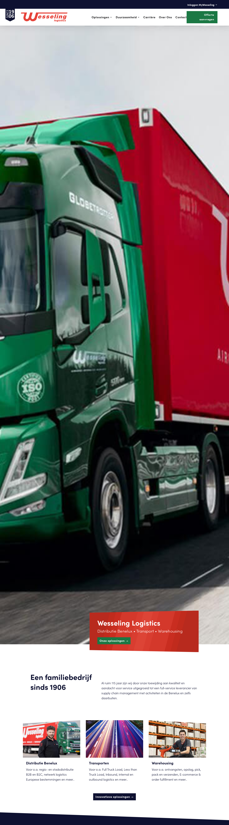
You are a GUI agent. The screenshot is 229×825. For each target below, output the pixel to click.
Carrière (149, 17)
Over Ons (165, 17)
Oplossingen (100, 17)
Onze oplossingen (112, 641)
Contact (181, 17)
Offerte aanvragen (206, 17)
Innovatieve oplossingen (112, 797)
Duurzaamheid (126, 17)
